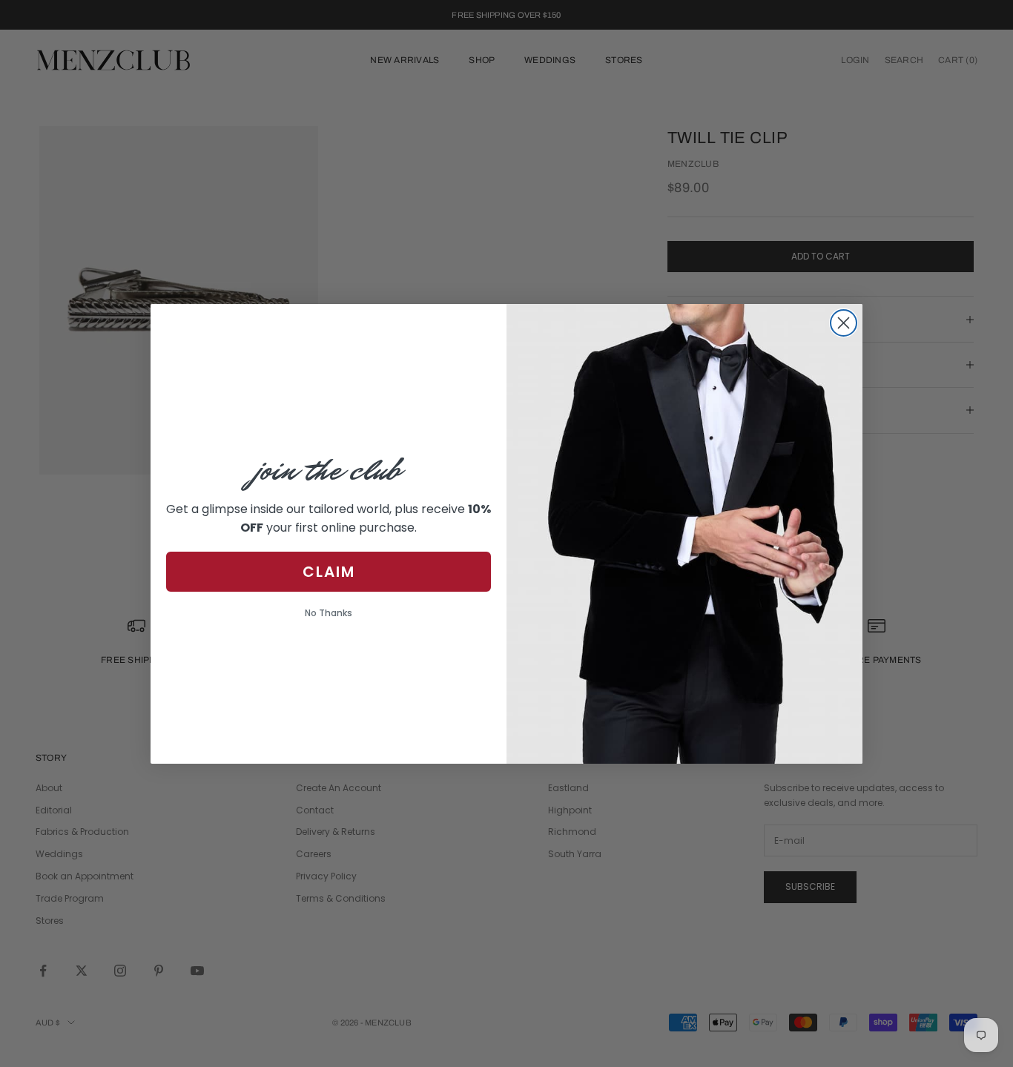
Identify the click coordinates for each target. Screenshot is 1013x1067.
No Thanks (328, 613)
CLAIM (329, 571)
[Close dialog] (844, 323)
